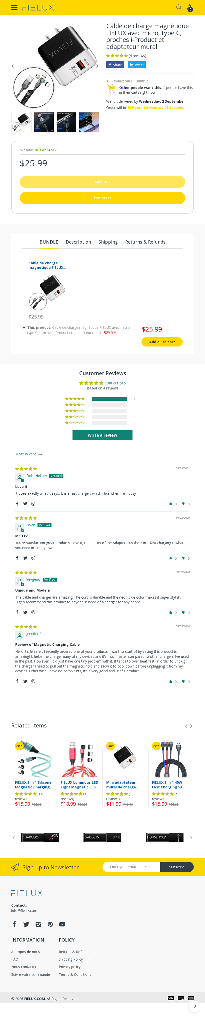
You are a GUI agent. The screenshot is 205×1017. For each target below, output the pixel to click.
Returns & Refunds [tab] (145, 242)
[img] (26, 468)
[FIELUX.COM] (38, 7)
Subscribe (177, 867)
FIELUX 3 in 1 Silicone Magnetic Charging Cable (33, 785)
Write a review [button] (102, 435)
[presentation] (186, 726)
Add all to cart (162, 341)
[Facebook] (14, 925)
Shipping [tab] (108, 242)
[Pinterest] (50, 925)
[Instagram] (38, 925)
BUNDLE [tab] (49, 242)
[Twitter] (26, 925)
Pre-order (102, 197)
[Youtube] (62, 925)
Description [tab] (78, 242)
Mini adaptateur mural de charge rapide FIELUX (121, 785)
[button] (117, 55)
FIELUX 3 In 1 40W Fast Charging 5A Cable (167, 785)
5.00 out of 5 (115, 383)
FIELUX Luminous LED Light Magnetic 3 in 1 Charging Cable (80, 785)
